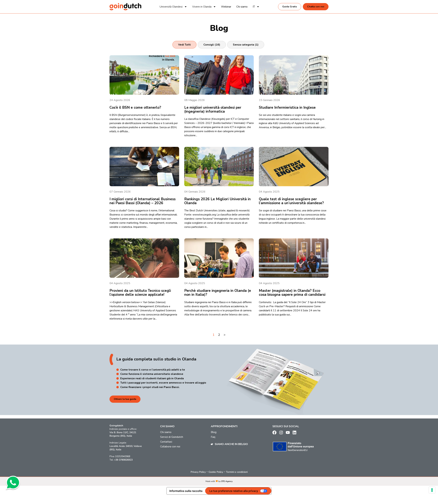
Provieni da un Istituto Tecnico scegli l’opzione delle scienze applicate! (140, 292)
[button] (184, 44)
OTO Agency (227, 481)
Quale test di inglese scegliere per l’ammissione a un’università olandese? (291, 201)
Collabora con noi (170, 446)
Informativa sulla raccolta (185, 491)
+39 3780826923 (123, 459)
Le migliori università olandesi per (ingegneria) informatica (212, 109)
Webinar (226, 7)
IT (254, 7)
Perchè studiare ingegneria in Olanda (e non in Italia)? (217, 292)
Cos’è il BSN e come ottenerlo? (135, 107)
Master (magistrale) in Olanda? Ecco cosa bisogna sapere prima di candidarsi (292, 292)
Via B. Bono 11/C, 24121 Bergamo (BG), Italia (123, 434)
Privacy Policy (198, 472)
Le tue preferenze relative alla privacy (233, 491)
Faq (213, 437)
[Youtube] (288, 432)
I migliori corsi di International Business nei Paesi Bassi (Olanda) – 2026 (143, 201)
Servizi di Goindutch (171, 437)
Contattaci (166, 441)
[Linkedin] (294, 432)
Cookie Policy (216, 472)
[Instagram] (281, 432)
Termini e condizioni (237, 472)
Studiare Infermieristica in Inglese (287, 107)
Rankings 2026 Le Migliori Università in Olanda (217, 201)
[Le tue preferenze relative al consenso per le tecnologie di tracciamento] (432, 490)
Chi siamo (242, 7)
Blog (213, 432)
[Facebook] (274, 432)
